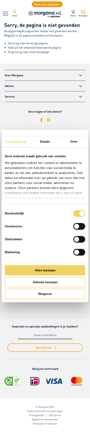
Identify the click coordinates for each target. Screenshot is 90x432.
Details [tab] (45, 141)
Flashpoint (51, 423)
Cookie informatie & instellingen (45, 411)
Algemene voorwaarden (45, 419)
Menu (5, 13)
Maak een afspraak (46, 4)
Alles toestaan (45, 270)
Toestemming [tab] (16, 141)
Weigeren (45, 294)
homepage (42, 52)
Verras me (43, 347)
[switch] (79, 226)
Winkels (73, 15)
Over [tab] (73, 141)
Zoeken (14, 15)
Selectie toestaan (45, 282)
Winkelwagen (82, 15)
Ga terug (13, 43)
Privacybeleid (36, 415)
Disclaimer (55, 415)
